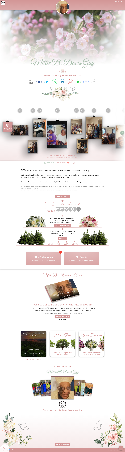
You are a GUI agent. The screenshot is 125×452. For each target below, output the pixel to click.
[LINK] (93, 81)
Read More (62, 193)
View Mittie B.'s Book (62, 316)
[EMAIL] (70, 81)
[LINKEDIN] (62, 81)
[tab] (49, 162)
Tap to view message (35, 359)
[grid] (62, 134)
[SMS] (78, 81)
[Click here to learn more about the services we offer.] (62, 405)
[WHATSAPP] (54, 81)
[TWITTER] (46, 81)
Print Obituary (63, 196)
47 (60, 252)
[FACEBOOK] (39, 81)
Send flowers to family (62, 225)
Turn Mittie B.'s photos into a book (62, 155)
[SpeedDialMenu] (121, 448)
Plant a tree (62, 238)
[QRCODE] (31, 81)
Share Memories (63, 444)
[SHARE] (86, 81)
